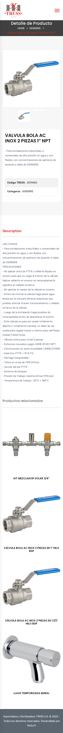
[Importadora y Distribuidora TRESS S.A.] (13, 9)
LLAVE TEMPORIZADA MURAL (31, 693)
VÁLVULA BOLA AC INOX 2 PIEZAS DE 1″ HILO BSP (31, 549)
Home (21, 28)
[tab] (12, 233)
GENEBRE (35, 28)
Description (12, 231)
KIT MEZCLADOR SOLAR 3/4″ (31, 478)
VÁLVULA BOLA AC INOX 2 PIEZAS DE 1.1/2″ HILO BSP (31, 622)
